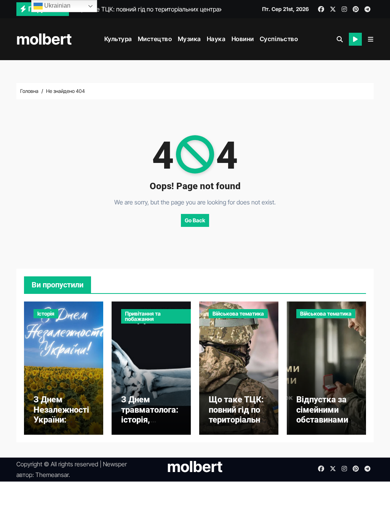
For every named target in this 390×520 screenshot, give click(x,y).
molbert (44, 39)
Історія (45, 313)
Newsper (115, 464)
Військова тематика (238, 313)
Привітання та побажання (143, 316)
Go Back (195, 220)
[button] (371, 39)
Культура (118, 39)
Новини (243, 39)
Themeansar (52, 475)
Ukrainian (56, 5)
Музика (189, 39)
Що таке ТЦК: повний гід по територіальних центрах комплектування (237, 425)
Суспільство (279, 39)
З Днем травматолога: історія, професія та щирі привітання (149, 425)
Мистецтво (155, 39)
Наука (216, 39)
